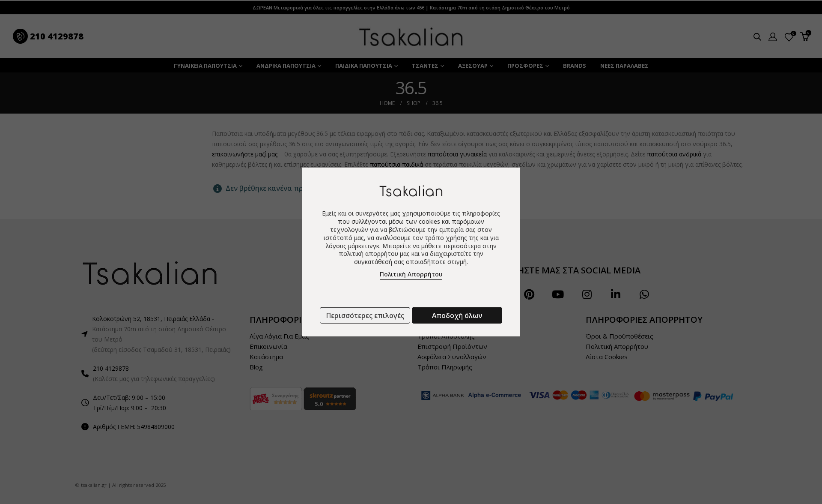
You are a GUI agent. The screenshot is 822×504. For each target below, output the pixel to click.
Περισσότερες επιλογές (365, 315)
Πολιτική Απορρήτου (411, 274)
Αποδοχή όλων (457, 315)
